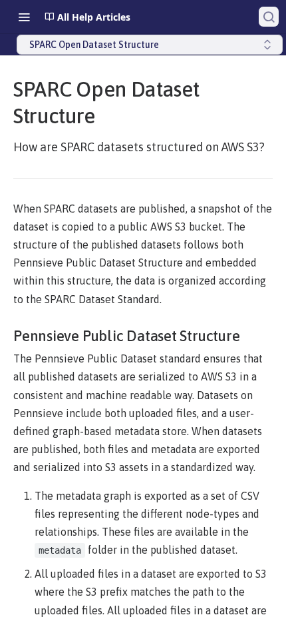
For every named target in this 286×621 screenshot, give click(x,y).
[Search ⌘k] (268, 16)
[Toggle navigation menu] (24, 16)
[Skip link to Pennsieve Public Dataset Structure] (11, 335)
